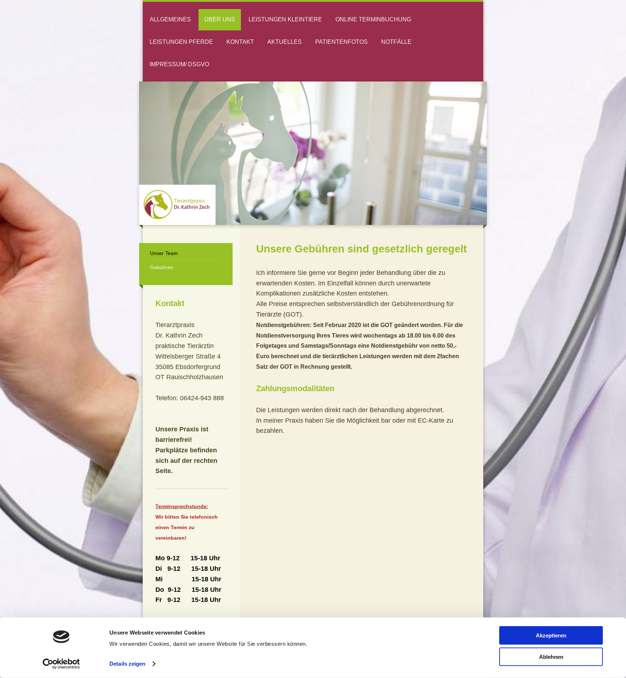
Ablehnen (551, 656)
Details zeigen (127, 664)
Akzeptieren (551, 635)
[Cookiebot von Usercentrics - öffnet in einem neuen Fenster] (61, 663)
